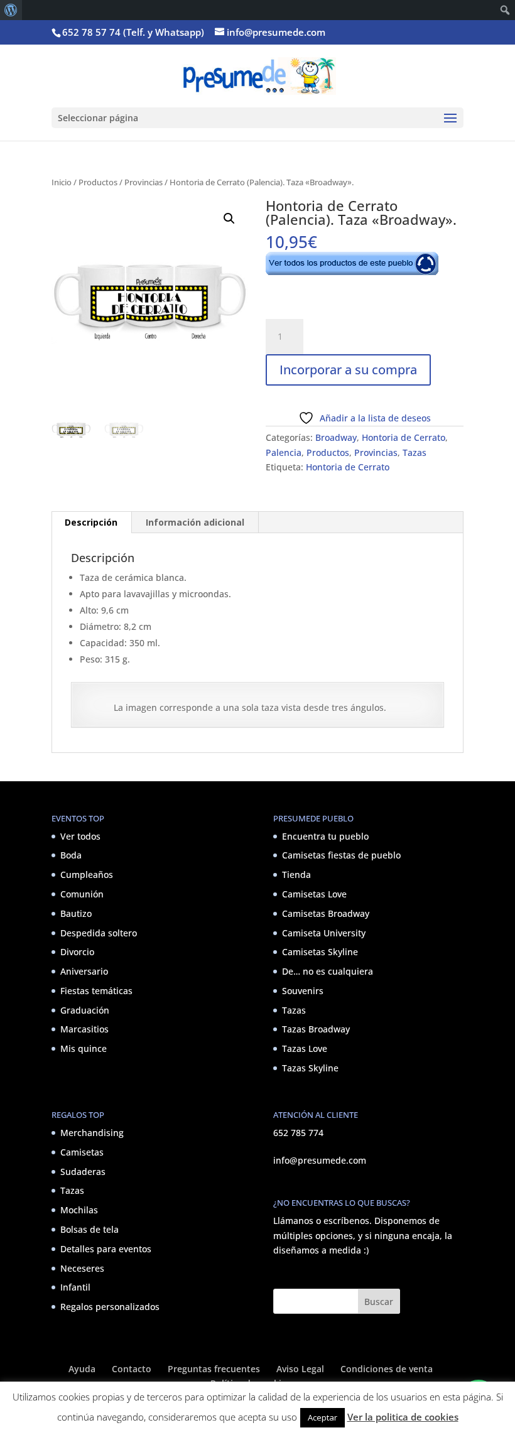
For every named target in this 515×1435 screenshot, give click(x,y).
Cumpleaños (86, 874)
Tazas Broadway (316, 1029)
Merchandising (92, 1133)
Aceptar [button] (322, 1417)
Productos (98, 182)
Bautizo (76, 913)
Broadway (336, 437)
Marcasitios (84, 1029)
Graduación (84, 1010)
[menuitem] (11, 10)
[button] (229, 218)
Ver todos (80, 836)
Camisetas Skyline (320, 952)
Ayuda (81, 1369)
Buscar (378, 1302)
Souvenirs (302, 991)
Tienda (296, 874)
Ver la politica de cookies (402, 1417)
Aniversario (84, 971)
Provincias (143, 182)
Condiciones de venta (386, 1369)
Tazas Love (304, 1048)
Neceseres (82, 1268)
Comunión (82, 894)
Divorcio (77, 952)
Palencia (283, 452)
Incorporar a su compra (348, 369)
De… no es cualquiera (327, 971)
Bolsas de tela (89, 1229)
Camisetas (82, 1152)
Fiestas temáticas (96, 991)
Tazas (414, 452)
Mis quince (83, 1048)
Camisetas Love (314, 894)
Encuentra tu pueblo (325, 836)
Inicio (62, 182)
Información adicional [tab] (195, 522)
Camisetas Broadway (325, 913)
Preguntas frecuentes (214, 1369)
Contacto (131, 1369)
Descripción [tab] (91, 522)
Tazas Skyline (310, 1068)
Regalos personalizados (110, 1307)
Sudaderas (83, 1172)
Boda (71, 855)
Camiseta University (324, 933)
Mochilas (79, 1210)
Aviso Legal (300, 1369)
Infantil (75, 1287)
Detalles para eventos (105, 1249)
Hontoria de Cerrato (403, 437)
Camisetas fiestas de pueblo (341, 855)
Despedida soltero (98, 933)
